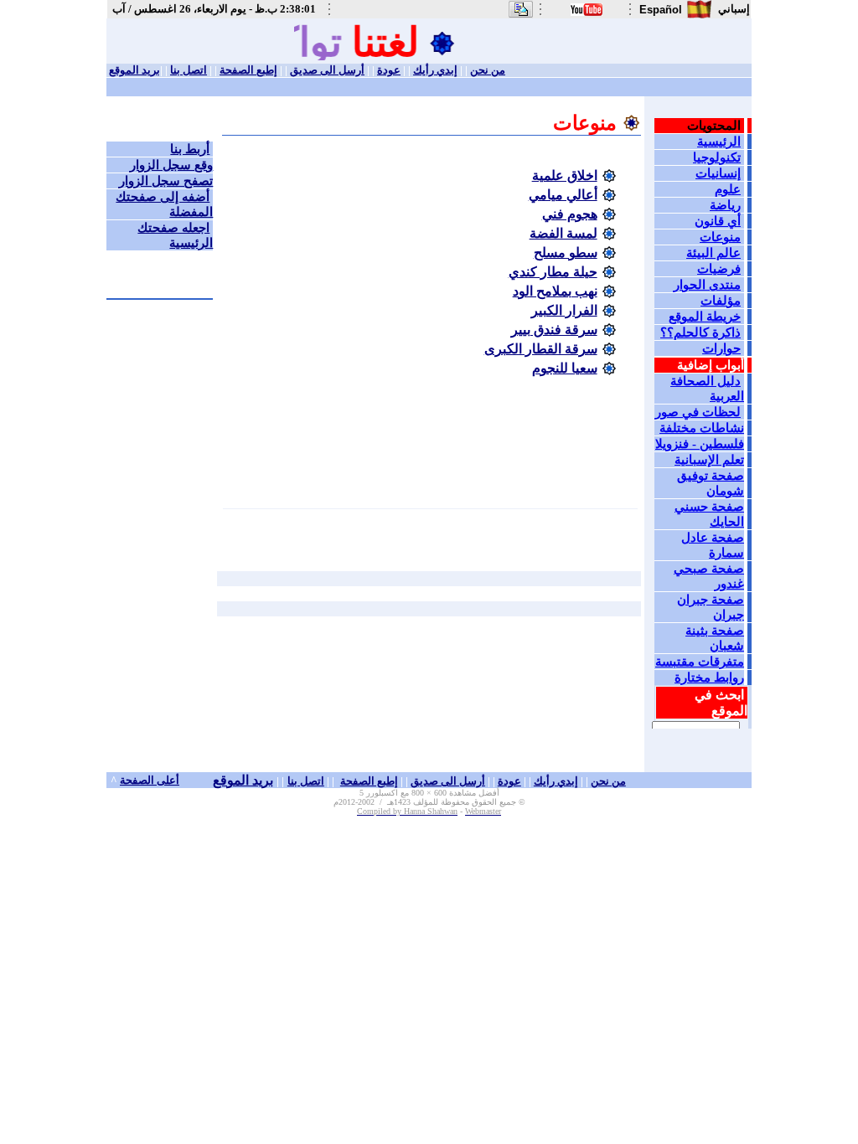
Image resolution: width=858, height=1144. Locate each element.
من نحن (487, 70)
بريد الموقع (134, 70)
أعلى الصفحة (149, 780)
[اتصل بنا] (521, 15)
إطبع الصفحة (248, 70)
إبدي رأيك (435, 70)
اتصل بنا (188, 70)
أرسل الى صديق (327, 70)
